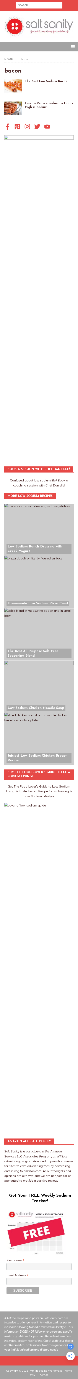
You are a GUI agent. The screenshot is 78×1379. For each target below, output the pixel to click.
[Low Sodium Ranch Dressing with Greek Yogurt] (39, 530)
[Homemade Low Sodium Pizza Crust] (39, 582)
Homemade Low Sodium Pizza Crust (38, 603)
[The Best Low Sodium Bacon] (13, 86)
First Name (15, 1260)
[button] (72, 46)
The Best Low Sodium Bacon (46, 81)
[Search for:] (39, 5)
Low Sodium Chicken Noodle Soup (36, 708)
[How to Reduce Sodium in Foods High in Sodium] (13, 108)
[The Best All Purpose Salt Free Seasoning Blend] (39, 634)
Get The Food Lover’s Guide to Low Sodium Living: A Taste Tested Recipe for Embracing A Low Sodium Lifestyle (39, 791)
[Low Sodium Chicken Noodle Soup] (39, 687)
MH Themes (41, 1374)
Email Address (17, 1275)
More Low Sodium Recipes (30, 496)
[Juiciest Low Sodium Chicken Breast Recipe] (39, 739)
